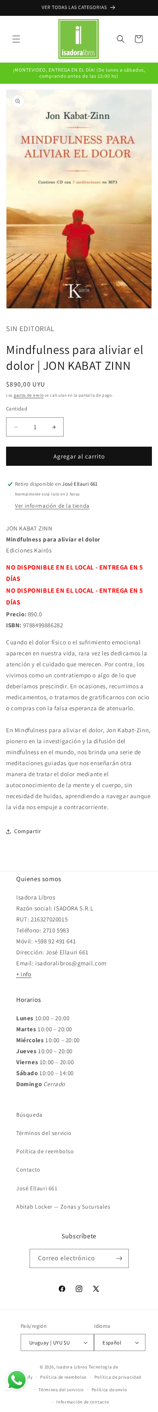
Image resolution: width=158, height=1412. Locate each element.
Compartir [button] (27, 831)
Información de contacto (82, 1402)
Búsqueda (29, 1114)
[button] (16, 39)
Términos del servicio (44, 1133)
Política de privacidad (117, 1377)
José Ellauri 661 (37, 1188)
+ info (24, 974)
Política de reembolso (45, 1151)
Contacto (28, 1169)
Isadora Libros (72, 1367)
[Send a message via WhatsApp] (17, 1380)
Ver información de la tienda (52, 505)
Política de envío (109, 1389)
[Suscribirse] (119, 1258)
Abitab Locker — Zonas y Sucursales (63, 1206)
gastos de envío (29, 395)
